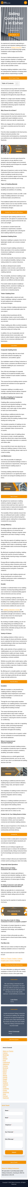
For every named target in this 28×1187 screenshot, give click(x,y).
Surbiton (14, 958)
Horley (4, 1086)
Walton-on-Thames (6, 958)
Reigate (5, 1079)
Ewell (4, 1060)
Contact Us (14, 834)
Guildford (5, 1083)
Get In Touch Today (14, 78)
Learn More (14, 345)
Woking (5, 1075)
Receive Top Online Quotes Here (14, 965)
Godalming (6, 1092)
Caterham (5, 1084)
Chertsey (5, 1066)
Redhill (5, 1081)
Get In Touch (14, 1162)
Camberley (6, 1088)
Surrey (4, 1073)
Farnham (5, 1096)
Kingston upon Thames (7, 960)
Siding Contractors (16, 47)
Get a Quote (13, 34)
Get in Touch (14, 496)
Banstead (5, 1068)
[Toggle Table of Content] (16, 83)
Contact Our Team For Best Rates (14, 212)
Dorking (5, 1077)
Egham (5, 1071)
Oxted (4, 1094)
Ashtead (5, 1058)
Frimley (5, 1090)
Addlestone (6, 1064)
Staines (5, 1070)
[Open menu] (25, 2)
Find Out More (14, 681)
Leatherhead (6, 1062)
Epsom (5, 1056)
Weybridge (17, 960)
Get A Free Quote (14, 1039)
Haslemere (6, 1098)
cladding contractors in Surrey (11, 609)
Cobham (19, 958)
